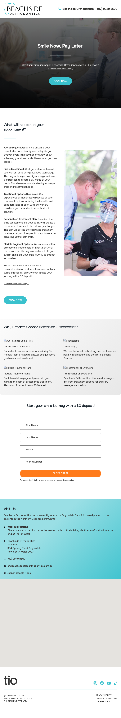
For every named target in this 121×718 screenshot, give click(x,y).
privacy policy (67, 480)
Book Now (60, 81)
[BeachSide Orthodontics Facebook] (102, 683)
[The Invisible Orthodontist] (10, 680)
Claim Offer (61, 473)
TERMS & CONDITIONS (106, 698)
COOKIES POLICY (104, 701)
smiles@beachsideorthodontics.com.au (30, 565)
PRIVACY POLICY (104, 695)
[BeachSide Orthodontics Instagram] (95, 683)
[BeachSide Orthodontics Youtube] (109, 683)
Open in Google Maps (19, 573)
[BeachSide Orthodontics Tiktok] (115, 683)
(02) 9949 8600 (107, 9)
